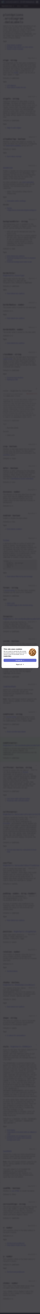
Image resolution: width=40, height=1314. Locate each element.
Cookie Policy (7, 656)
